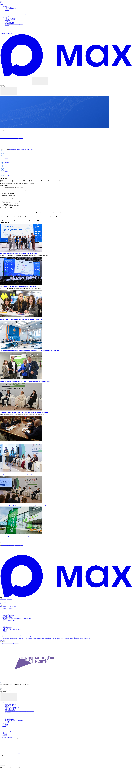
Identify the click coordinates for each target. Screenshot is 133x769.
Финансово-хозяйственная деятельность (12, 11)
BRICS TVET (4, 733)
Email (1, 759)
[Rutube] (24, 554)
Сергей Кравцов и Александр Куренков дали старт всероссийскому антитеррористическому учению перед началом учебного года (29, 350)
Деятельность (4, 17)
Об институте (4, 6)
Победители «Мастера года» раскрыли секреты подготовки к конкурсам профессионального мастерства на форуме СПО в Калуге (30, 505)
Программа (7, 162)
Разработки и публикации (9, 23)
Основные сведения (8, 7)
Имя (1, 756)
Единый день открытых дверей (10, 18)
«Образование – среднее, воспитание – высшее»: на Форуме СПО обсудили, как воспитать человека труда (24, 412)
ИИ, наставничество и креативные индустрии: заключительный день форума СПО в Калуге (21, 319)
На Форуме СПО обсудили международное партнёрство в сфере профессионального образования (22, 474)
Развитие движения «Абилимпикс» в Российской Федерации (13, 635)
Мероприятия (7, 21)
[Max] (66, 76)
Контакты (4, 726)
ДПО (3, 732)
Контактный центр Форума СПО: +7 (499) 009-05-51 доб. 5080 (12, 545)
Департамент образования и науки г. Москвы (10, 643)
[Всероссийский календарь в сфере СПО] (56, 84)
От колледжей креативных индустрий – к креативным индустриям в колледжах (18, 253)
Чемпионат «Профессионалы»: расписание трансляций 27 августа (15, 536)
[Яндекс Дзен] (1, 598)
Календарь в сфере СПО (4, 735)
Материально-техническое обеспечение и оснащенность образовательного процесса (19, 14)
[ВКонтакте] (24, 84)
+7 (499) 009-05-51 (3, 33)
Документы (7, 10)
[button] (11, 753)
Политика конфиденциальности (6, 686)
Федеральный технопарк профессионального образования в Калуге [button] (21, 149)
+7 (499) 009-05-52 (3, 602)
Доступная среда (7, 15)
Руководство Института (9, 9)
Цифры (6, 28)
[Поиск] (40, 81)
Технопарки (4, 631)
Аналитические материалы (9, 29)
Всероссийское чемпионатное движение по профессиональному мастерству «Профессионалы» (19, 636)
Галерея (6, 171)
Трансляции (7, 166)
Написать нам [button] (10, 608)
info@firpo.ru (9, 33)
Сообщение (2, 762)
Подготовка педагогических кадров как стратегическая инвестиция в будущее (18, 286)
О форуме (6, 153)
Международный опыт (9, 31)
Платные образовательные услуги (11, 16)
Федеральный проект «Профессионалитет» (10, 634)
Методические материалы (9, 22)
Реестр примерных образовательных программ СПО (14, 24)
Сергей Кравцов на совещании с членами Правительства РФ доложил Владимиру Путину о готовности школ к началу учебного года (30, 442)
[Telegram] (8, 84)
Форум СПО (7, 25)
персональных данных (26, 767)
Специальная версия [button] (4, 608)
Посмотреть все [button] (3, 640)
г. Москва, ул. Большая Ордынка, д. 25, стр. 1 (8, 606)
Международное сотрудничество (8, 615)
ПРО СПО (6, 27)
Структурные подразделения (10, 19)
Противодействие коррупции (10, 12)
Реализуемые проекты (8, 20)
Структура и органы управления (10, 8)
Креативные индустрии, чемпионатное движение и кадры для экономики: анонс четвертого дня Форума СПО (25, 381)
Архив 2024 (7, 175)
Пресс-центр (4, 723)
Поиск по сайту (3, 85)
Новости (6, 158)
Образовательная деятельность (10, 13)
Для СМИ (6, 725)
